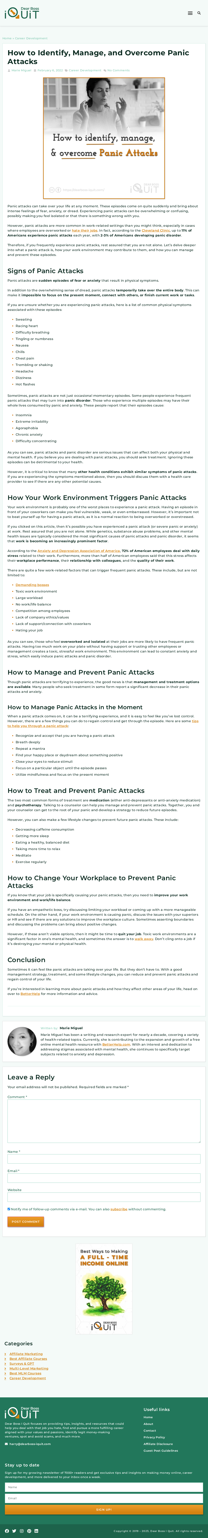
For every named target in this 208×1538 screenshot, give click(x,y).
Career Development (31, 38)
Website (15, 1190)
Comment (17, 1097)
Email (14, 1171)
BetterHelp (30, 994)
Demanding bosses (32, 585)
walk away (144, 939)
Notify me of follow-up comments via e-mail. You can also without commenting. (88, 1209)
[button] (190, 13)
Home (7, 38)
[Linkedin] (37, 1531)
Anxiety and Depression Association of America (79, 551)
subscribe (119, 1209)
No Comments (118, 70)
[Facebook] (7, 1531)
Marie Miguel (71, 1028)
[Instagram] (22, 1531)
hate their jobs (85, 230)
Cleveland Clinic (156, 230)
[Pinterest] (29, 1531)
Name (14, 1152)
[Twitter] (14, 1531)
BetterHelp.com (116, 1044)
